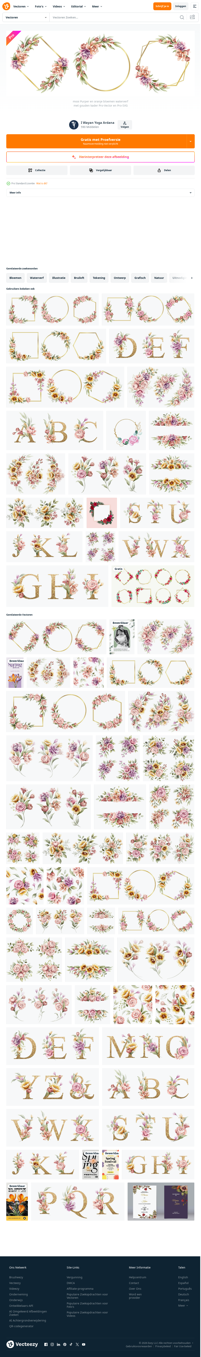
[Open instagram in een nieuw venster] (52, 1343)
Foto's (39, 6)
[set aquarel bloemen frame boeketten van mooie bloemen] (160, 847)
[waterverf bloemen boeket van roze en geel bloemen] (60, 920)
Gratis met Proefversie (99, 140)
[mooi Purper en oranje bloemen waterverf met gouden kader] (56, 635)
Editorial (77, 6)
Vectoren (19, 6)
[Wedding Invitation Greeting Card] (122, 635)
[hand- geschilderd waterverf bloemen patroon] (65, 884)
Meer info (15, 191)
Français (181, 1299)
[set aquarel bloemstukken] (168, 757)
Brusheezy (16, 1276)
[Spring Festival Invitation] (110, 1163)
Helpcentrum (135, 1276)
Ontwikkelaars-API (21, 1304)
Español (181, 1282)
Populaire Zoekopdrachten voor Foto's (86, 1303)
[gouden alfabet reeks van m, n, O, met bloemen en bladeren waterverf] (148, 1045)
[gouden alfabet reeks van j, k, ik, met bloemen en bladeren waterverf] (44, 545)
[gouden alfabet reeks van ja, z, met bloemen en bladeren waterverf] (52, 1086)
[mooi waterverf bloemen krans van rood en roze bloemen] (19, 920)
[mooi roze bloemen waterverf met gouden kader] (52, 308)
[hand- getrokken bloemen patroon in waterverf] (132, 1003)
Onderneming (18, 1293)
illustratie (58, 277)
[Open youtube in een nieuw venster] (83, 1343)
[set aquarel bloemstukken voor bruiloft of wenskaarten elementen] (161, 710)
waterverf (37, 277)
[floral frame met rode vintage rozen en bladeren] (102, 512)
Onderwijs (15, 1299)
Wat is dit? (41, 182)
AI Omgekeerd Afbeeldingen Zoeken (23, 1311)
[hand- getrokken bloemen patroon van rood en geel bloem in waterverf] (174, 1003)
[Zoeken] (179, 17)
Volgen (123, 126)
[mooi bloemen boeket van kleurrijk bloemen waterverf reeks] (107, 473)
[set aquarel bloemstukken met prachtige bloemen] (171, 805)
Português (182, 1287)
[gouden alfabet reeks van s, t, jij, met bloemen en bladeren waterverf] (157, 512)
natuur (159, 277)
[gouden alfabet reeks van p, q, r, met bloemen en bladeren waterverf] (77, 1201)
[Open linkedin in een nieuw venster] (58, 1343)
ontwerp (120, 277)
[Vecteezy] (6, 6)
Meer (95, 6)
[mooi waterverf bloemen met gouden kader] (65, 386)
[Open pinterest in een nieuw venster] (64, 1343)
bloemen (15, 277)
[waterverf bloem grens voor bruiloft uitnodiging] (92, 1003)
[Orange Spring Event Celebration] (17, 1201)
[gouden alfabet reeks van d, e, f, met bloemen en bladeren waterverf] (151, 345)
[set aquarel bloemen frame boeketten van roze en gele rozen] (22, 847)
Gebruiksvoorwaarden (136, 1345)
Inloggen (177, 6)
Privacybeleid (160, 1345)
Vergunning (73, 1276)
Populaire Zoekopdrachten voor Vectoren (86, 1294)
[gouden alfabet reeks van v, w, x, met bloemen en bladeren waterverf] (156, 545)
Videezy (14, 1287)
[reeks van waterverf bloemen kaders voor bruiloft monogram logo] (148, 308)
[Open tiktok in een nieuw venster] (71, 1343)
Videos (57, 6)
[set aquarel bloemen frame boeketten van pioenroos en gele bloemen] (35, 473)
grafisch (140, 277)
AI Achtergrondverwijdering (27, 1319)
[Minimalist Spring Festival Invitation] (90, 1163)
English (180, 1276)
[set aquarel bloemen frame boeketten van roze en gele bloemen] (44, 512)
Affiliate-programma (78, 1287)
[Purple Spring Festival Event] (15, 671)
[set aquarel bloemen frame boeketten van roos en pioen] (160, 386)
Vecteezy (14, 1282)
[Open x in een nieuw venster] (77, 1343)
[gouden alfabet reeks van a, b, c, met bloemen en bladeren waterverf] (54, 429)
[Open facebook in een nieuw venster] (46, 1343)
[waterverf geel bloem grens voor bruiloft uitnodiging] (171, 473)
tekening (99, 277)
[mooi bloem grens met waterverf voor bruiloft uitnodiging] (171, 429)
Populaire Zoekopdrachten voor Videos (86, 1312)
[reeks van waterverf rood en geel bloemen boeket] (155, 958)
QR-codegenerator (21, 1325)
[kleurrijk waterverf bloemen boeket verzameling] (49, 757)
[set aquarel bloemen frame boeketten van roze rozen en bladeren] (34, 958)
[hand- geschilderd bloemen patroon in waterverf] (25, 884)
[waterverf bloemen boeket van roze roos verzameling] (39, 1003)
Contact (131, 1282)
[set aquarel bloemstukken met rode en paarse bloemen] (100, 545)
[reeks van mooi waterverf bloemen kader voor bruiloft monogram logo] (56, 345)
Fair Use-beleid (179, 1345)
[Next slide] (185, 277)
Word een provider (132, 1294)
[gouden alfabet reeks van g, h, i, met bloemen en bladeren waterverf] (57, 585)
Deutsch (181, 1293)
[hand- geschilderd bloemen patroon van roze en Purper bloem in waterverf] (88, 671)
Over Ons (132, 1287)
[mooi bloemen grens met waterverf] (101, 920)
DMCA (69, 1282)
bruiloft (79, 277)
